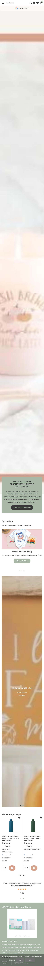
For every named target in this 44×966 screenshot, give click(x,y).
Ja (20, 960)
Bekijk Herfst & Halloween (22, 507)
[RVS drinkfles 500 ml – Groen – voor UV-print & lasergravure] (33, 825)
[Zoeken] (30, 3)
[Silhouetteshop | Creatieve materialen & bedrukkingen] (12, 2)
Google (25, 8)
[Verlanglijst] (37, 2)
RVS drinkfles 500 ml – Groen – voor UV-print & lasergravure (32, 838)
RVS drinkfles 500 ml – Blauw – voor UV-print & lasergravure (10, 838)
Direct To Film (22, 561)
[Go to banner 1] (22, 546)
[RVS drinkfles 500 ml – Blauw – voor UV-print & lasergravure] (11, 825)
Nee (30, 960)
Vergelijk (7, 846)
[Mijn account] (34, 3)
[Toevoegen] (12, 868)
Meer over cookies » (22, 964)
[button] (20, 570)
